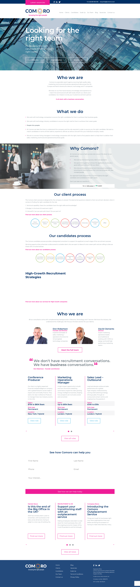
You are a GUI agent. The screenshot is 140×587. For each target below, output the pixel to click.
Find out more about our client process (38, 214)
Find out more (36, 536)
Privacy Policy (74, 577)
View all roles (70, 438)
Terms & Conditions (76, 574)
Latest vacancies (37, 2)
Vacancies (102, 12)
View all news (70, 552)
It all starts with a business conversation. (70, 99)
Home (61, 12)
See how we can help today (70, 492)
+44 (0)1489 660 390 (92, 2)
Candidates (74, 12)
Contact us (111, 12)
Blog (96, 12)
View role (34, 421)
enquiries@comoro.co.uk (107, 2)
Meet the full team (70, 350)
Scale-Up (78, 60)
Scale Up (83, 12)
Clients (67, 12)
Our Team (90, 12)
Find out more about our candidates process (40, 249)
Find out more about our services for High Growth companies (46, 302)
